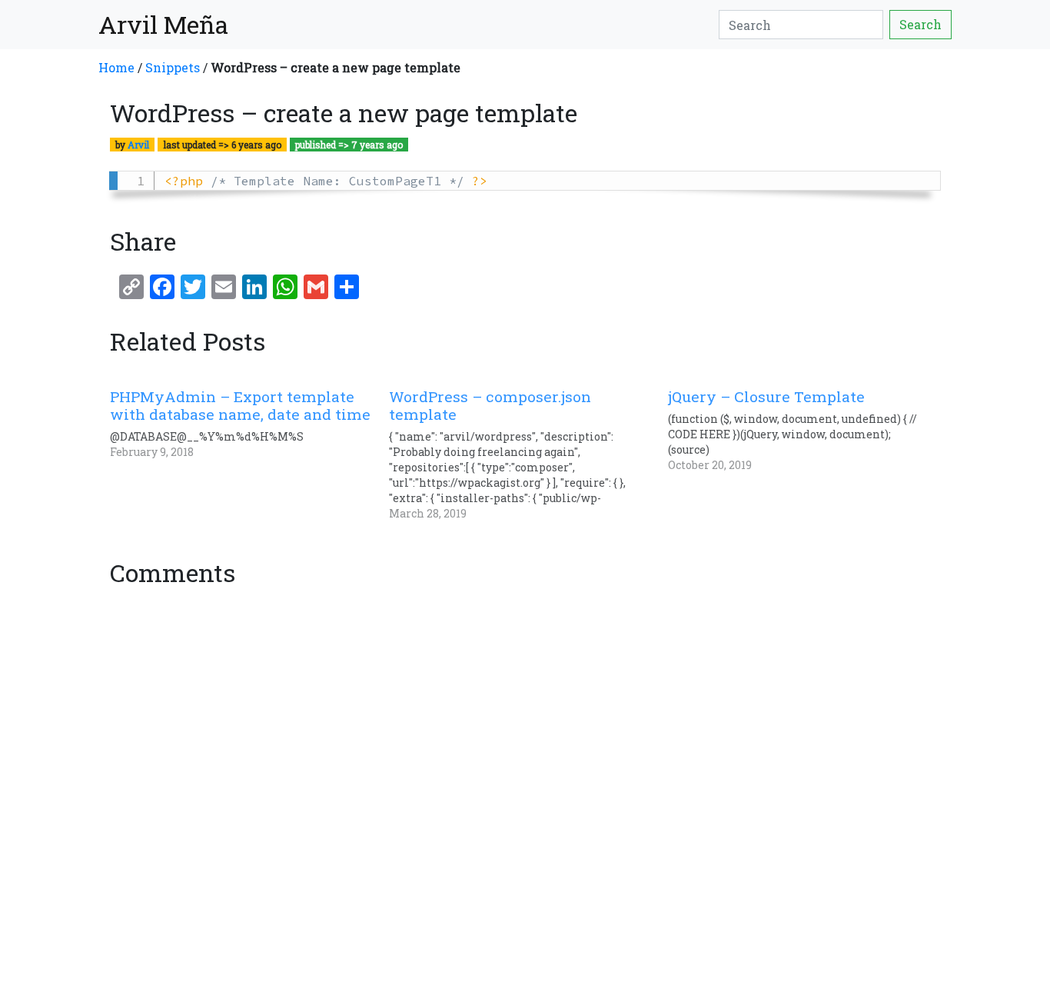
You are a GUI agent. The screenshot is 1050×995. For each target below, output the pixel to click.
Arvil (138, 144)
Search (920, 24)
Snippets (172, 67)
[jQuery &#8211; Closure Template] (807, 430)
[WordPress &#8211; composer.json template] (528, 454)
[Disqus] (525, 786)
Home (116, 67)
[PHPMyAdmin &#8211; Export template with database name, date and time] (249, 424)
